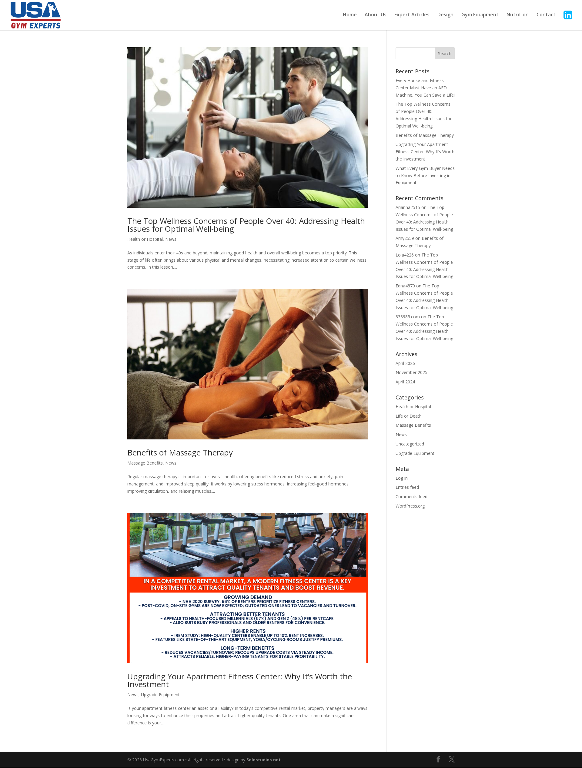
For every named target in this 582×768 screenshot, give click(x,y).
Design (445, 15)
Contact (546, 15)
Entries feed (407, 487)
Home (350, 15)
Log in (402, 478)
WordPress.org (410, 506)
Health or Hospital (145, 239)
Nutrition (518, 15)
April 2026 (405, 363)
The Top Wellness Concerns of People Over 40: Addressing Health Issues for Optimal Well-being (246, 224)
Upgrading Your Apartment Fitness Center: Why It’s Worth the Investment (239, 680)
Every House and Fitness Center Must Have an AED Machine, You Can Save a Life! (425, 88)
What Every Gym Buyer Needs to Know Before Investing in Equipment (425, 175)
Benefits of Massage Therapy (180, 452)
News (170, 239)
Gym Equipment (480, 15)
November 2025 (411, 372)
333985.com (408, 316)
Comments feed (411, 496)
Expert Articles (412, 15)
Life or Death (409, 416)
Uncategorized (410, 444)
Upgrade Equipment (160, 694)
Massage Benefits (145, 463)
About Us (375, 15)
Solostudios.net (263, 760)
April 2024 (405, 382)
